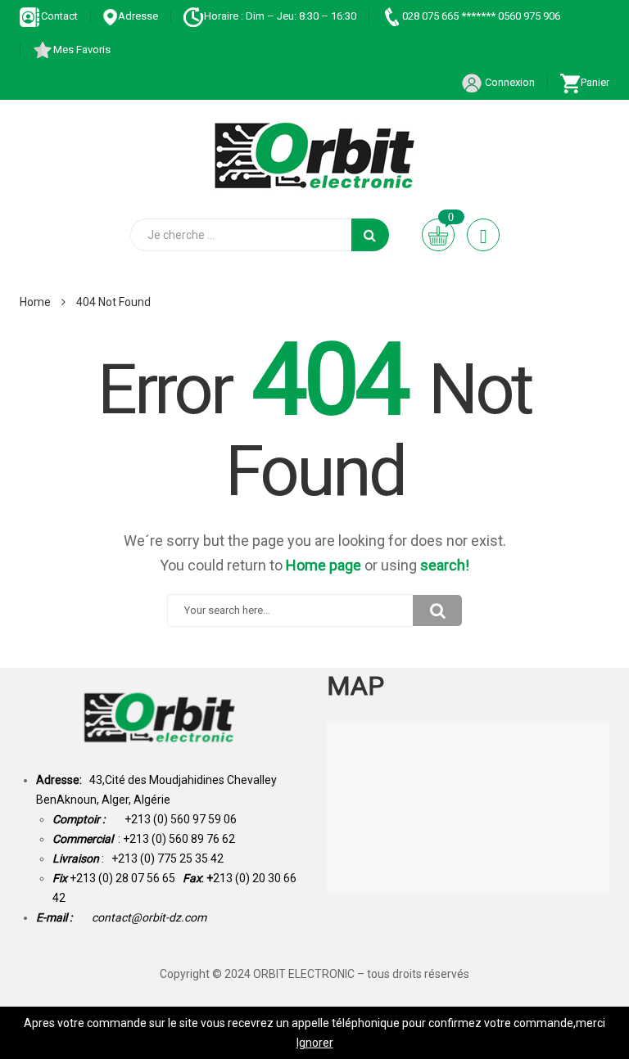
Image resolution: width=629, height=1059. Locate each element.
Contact (59, 16)
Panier (595, 82)
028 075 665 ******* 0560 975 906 (481, 16)
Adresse (138, 16)
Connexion (508, 82)
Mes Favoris (82, 49)
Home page (323, 565)
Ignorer (314, 1042)
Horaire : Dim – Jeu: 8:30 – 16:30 (280, 16)
